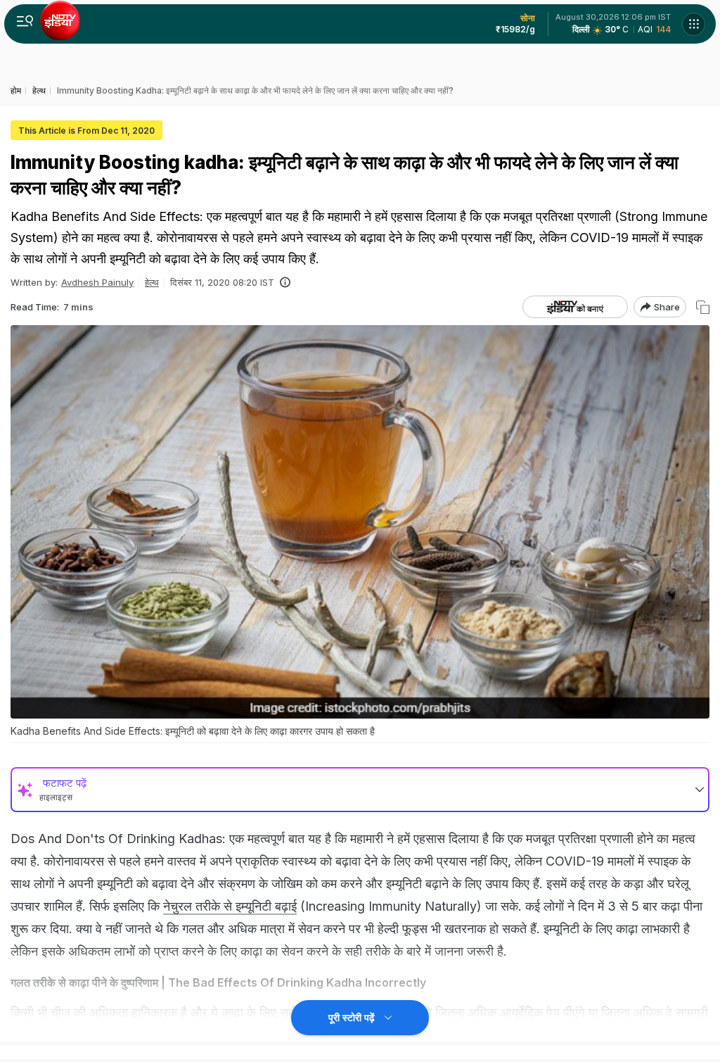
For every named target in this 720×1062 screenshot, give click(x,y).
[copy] (702, 307)
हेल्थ (152, 282)
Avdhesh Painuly (97, 282)
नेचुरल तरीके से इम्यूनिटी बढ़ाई (230, 906)
